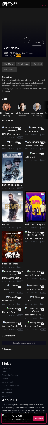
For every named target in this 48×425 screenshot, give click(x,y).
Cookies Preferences (10, 375)
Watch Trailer (23, 64)
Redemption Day (33, 326)
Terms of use (7, 392)
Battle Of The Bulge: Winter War (17, 185)
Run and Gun (8, 312)
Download (37, 64)
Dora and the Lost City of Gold (16, 278)
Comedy (29, 53)
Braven (5, 224)
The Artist (6, 289)
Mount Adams (31, 131)
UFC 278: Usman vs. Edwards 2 (17, 134)
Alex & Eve (30, 157)
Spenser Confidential (12, 326)
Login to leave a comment (24, 343)
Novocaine (7, 145)
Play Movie (8, 64)
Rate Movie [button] (9, 69)
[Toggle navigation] (44, 3)
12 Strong (29, 300)
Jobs (4, 372)
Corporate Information (10, 386)
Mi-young (6, 116)
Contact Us (6, 396)
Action (22, 53)
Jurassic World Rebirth (35, 145)
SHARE (37, 42)
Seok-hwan (22, 116)
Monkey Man (8, 300)
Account (5, 379)
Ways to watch (7, 382)
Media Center (7, 389)
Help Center (6, 368)
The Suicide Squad (34, 289)
